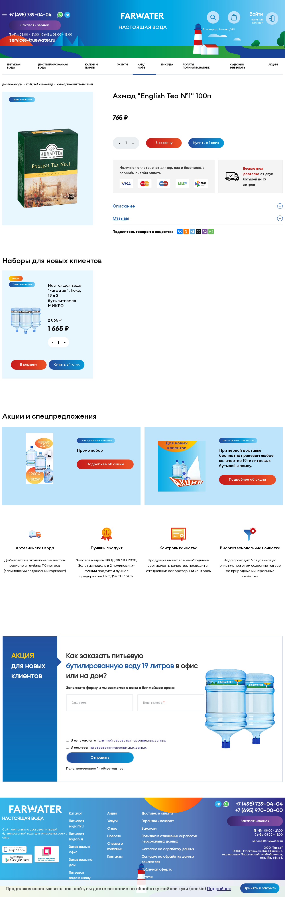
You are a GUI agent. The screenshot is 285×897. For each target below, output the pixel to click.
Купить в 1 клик (206, 142)
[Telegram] (192, 231)
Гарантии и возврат (158, 821)
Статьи (147, 877)
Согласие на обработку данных (168, 849)
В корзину (164, 142)
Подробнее (219, 888)
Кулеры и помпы (91, 66)
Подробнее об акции (105, 464)
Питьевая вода (13, 66)
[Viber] (205, 231)
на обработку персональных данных (118, 747)
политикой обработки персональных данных (131, 740)
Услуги (122, 64)
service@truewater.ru (32, 40)
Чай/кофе (141, 66)
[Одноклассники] (186, 231)
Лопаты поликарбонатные (196, 66)
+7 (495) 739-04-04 (30, 14)
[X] (198, 231)
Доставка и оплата (157, 813)
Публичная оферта (157, 869)
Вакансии (149, 828)
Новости (114, 836)
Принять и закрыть (260, 888)
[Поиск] (213, 13)
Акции (273, 64)
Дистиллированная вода (53, 66)
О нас (112, 828)
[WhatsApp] (211, 231)
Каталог (75, 813)
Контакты (114, 857)
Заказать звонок (34, 25)
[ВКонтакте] (180, 231)
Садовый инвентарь (237, 66)
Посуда (167, 64)
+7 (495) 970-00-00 (259, 810)
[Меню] (4, 14)
